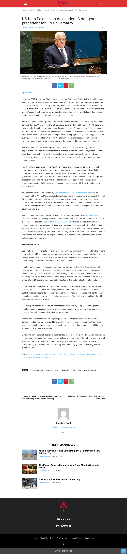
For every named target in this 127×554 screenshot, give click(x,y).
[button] (25, 3)
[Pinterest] (66, 85)
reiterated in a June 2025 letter (59, 222)
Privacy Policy (62, 538)
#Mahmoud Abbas (52, 370)
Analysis (31, 10)
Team (52, 538)
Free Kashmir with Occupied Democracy (59, 479)
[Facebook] (54, 85)
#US (79, 370)
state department (90, 370)
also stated (47, 228)
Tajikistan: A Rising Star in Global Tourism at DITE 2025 (86, 397)
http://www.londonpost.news (63, 427)
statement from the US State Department (74, 193)
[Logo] (63, 511)
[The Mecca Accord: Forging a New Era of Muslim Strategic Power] (29, 469)
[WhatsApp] (71, 85)
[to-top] (123, 550)
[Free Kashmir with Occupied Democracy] (29, 483)
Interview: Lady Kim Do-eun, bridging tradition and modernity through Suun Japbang (41, 397)
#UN (73, 370)
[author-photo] (63, 420)
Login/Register (77, 538)
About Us (44, 538)
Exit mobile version (64, 551)
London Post (28, 27)
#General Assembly (36, 370)
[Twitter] (60, 85)
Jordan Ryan (30, 92)
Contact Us (89, 538)
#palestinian (65, 370)
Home (24, 10)
